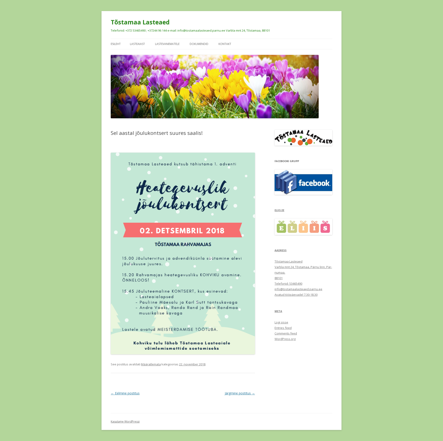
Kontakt (225, 44)
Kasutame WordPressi (125, 421)
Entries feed (283, 328)
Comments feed (286, 333)
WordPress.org (285, 339)
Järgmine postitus (240, 393)
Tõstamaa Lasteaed (140, 22)
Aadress (281, 250)
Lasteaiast (137, 44)
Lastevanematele (167, 44)
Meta (278, 311)
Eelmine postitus (125, 393)
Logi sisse (281, 322)
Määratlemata (151, 364)
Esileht (116, 44)
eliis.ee (279, 210)
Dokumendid (199, 44)
